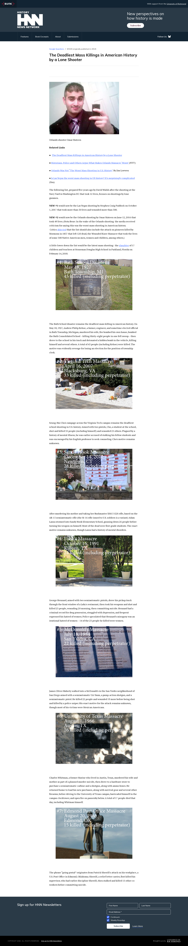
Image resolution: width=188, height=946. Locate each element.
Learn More (137, 926)
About (58, 36)
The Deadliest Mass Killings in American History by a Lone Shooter (87, 155)
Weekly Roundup (118, 920)
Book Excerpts (42, 36)
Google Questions (56, 49)
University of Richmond (176, 4)
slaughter (124, 245)
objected (61, 229)
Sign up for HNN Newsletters (51, 941)
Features (25, 36)
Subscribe (135, 25)
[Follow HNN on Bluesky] (169, 36)
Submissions (73, 36)
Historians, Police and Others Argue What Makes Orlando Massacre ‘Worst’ (90, 162)
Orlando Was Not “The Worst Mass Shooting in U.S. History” (82, 170)
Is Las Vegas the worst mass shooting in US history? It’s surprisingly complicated (93, 178)
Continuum (115, 917)
